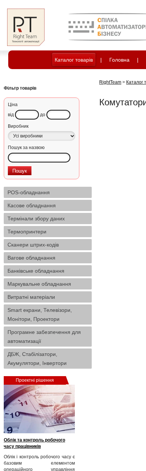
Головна (119, 60)
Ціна (13, 104)
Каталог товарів (74, 60)
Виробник (18, 126)
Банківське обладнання (35, 271)
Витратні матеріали (31, 297)
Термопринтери (26, 232)
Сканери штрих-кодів (33, 245)
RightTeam (110, 82)
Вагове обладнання (31, 258)
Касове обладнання (31, 205)
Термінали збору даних (36, 218)
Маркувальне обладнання (39, 284)
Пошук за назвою (26, 147)
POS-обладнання (28, 192)
